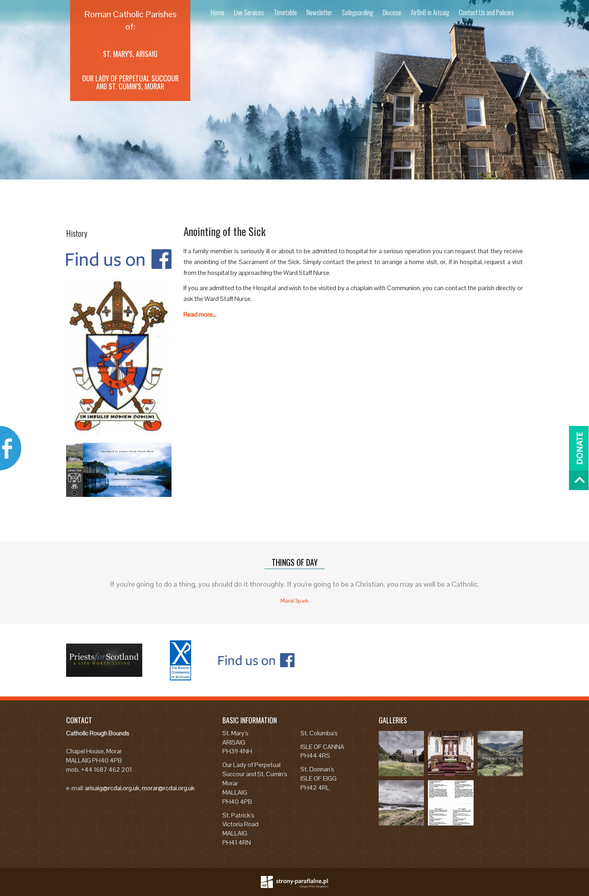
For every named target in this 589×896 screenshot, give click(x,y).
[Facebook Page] (256, 660)
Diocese (392, 12)
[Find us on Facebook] (118, 259)
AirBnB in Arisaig (430, 12)
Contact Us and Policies (486, 12)
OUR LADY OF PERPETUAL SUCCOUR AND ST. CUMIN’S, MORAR (130, 82)
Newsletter (319, 12)
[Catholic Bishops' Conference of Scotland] (180, 660)
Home (217, 12)
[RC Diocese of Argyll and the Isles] (118, 356)
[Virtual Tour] (118, 470)
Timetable (285, 12)
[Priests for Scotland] (104, 660)
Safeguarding (357, 12)
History (76, 233)
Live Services (249, 12)
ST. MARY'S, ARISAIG (130, 53)
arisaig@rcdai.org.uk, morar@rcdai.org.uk (140, 788)
